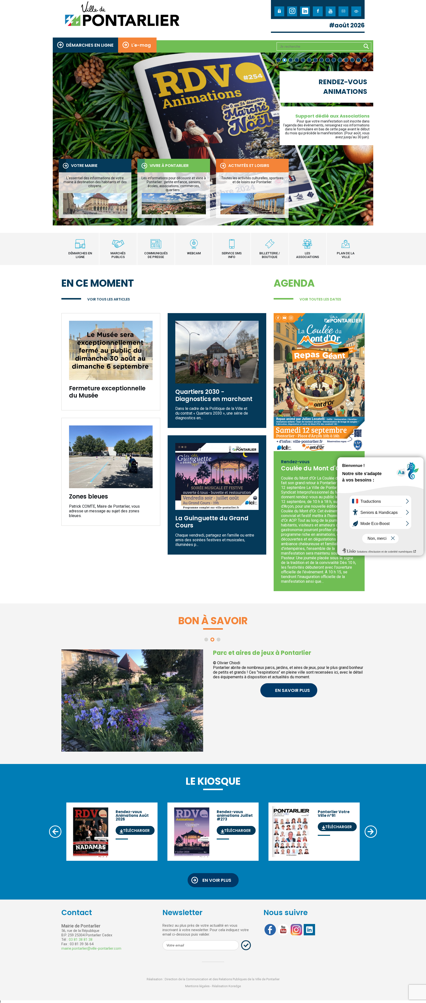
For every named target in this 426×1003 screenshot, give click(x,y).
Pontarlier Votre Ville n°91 (333, 819)
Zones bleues (88, 496)
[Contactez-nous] (343, 11)
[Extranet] (279, 11)
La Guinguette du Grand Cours (211, 522)
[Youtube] (331, 11)
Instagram (296, 929)
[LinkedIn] (305, 11)
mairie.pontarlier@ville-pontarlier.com (91, 948)
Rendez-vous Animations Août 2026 (131, 821)
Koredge (235, 986)
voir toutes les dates (320, 299)
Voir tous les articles (108, 299)
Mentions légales (197, 986)
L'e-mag (141, 45)
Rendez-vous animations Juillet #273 (233, 821)
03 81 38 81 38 (80, 939)
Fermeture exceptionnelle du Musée (107, 392)
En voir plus (216, 880)
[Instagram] (292, 11)
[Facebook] (318, 11)
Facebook (270, 929)
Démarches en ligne (90, 45)
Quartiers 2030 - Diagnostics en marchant (213, 395)
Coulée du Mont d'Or (312, 468)
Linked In (309, 929)
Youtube (283, 929)
